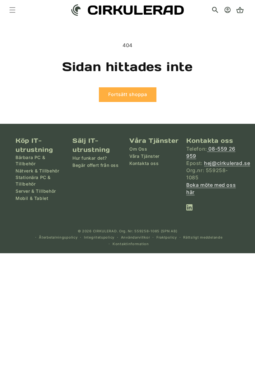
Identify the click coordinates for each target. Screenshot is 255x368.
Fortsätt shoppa (127, 94)
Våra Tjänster (144, 156)
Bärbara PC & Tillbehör (30, 160)
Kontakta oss (144, 163)
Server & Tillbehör (36, 191)
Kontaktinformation (131, 244)
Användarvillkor (135, 237)
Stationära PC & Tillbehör (33, 180)
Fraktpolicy (166, 237)
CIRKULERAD (105, 231)
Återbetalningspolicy (58, 237)
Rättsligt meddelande (202, 237)
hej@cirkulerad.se (227, 163)
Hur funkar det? (89, 158)
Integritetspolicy (99, 237)
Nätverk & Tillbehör (37, 170)
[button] (215, 10)
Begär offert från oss (95, 165)
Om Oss (138, 149)
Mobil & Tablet (32, 198)
